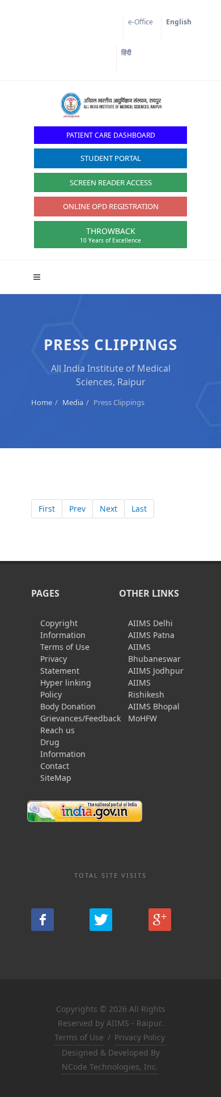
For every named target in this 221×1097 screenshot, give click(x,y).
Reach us (57, 730)
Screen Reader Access (111, 182)
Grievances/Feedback (80, 718)
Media (72, 402)
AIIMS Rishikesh (146, 688)
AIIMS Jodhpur (156, 670)
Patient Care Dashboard (110, 135)
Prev (77, 508)
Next (108, 508)
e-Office (140, 22)
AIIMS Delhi (150, 623)
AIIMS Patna (151, 635)
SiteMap (55, 777)
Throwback (110, 235)
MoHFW (142, 718)
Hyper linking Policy (65, 688)
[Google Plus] (159, 919)
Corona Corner (91, 22)
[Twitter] (101, 919)
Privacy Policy (139, 1037)
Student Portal (110, 158)
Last (139, 508)
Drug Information (63, 748)
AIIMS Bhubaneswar (154, 652)
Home (41, 402)
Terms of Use (65, 646)
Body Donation (68, 706)
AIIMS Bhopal (154, 706)
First (47, 508)
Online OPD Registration (111, 206)
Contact (54, 765)
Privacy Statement (59, 664)
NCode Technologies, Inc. (110, 1066)
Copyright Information (63, 629)
